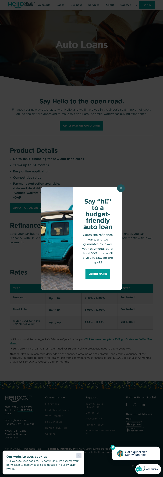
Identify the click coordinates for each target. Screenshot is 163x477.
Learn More (98, 274)
